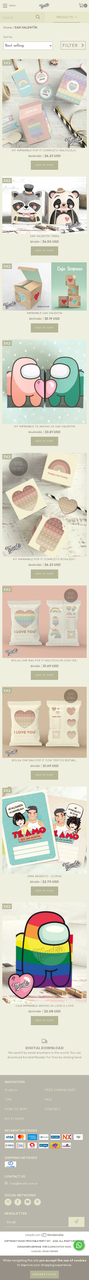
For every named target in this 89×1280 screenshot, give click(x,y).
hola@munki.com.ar (24, 1183)
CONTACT (52, 1109)
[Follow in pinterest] (37, 1202)
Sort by (7, 37)
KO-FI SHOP (14, 1119)
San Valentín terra (44, 236)
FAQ (48, 1100)
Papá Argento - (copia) (45, 876)
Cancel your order (44, 1251)
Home (7, 27)
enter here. (64, 1246)
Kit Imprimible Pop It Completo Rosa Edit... (44, 559)
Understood (44, 1274)
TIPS (8, 1100)
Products (11, 1090)
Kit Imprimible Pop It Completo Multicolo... (44, 150)
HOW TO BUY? (16, 1109)
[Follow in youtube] (27, 1202)
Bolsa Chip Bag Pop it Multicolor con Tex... (44, 660)
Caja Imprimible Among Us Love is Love (45, 1006)
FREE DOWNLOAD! (59, 1090)
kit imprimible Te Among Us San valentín (44, 426)
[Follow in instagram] (8, 1202)
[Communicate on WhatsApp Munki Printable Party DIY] (78, 1245)
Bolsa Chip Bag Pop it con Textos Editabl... (44, 760)
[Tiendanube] (45, 1236)
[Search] (37, 17)
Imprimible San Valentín (44, 313)
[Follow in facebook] (17, 1202)
